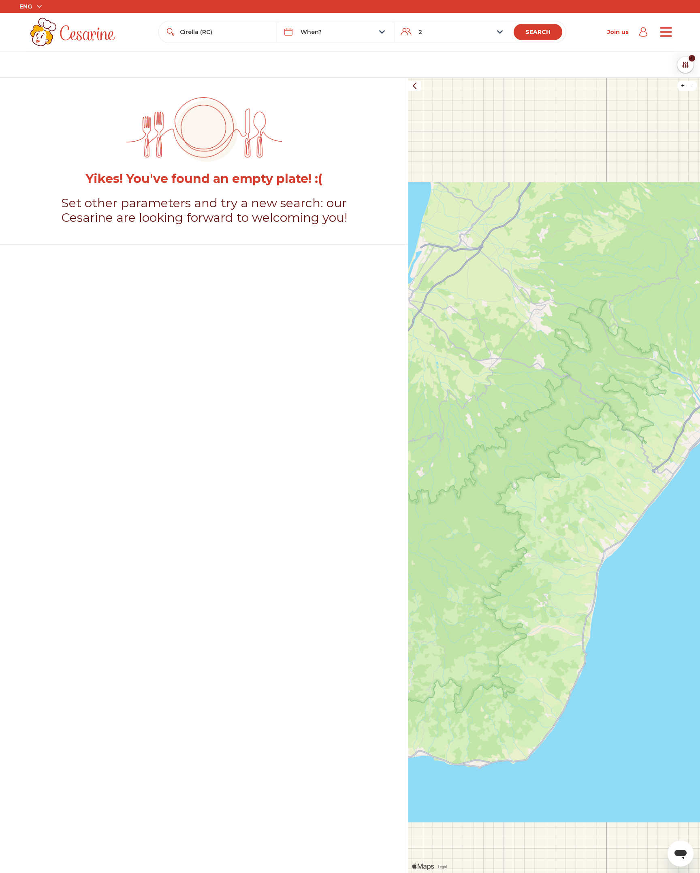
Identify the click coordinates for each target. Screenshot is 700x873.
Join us (618, 32)
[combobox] (225, 32)
